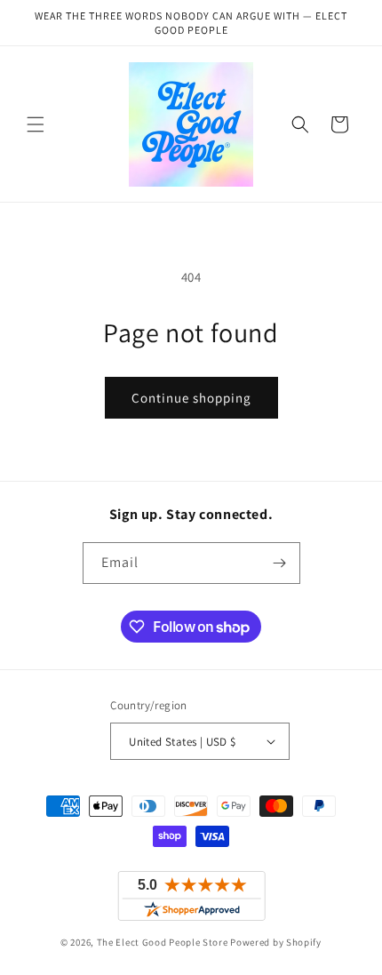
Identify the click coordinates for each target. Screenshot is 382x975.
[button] (35, 124)
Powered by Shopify (276, 942)
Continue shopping (191, 397)
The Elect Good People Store (162, 942)
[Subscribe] (279, 563)
